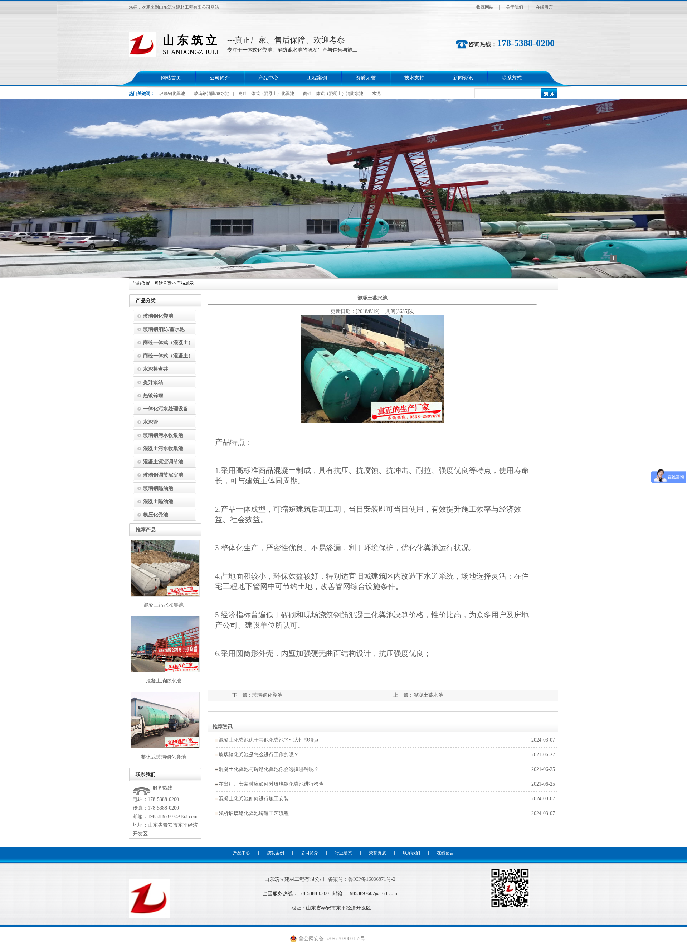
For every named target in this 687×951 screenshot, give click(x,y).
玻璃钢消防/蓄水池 (211, 93)
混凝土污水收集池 (163, 448)
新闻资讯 (463, 78)
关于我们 (514, 7)
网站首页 (171, 78)
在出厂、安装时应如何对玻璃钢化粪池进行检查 (271, 784)
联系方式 (512, 78)
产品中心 (268, 78)
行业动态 (343, 852)
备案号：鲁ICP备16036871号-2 (361, 879)
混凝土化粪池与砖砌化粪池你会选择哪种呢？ (269, 769)
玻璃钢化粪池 (172, 93)
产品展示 (185, 283)
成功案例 (275, 852)
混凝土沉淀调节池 (163, 461)
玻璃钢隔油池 (158, 488)
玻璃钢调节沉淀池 (163, 475)
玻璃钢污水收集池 (163, 435)
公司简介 (220, 78)
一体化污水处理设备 (165, 408)
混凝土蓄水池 (428, 695)
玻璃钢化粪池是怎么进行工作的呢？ (259, 754)
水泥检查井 (155, 369)
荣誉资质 (377, 852)
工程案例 (317, 78)
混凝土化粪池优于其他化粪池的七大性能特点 (269, 740)
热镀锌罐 (153, 395)
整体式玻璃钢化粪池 (163, 757)
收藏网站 (484, 7)
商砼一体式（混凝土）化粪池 (266, 93)
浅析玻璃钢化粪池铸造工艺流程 (254, 813)
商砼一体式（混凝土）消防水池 (333, 93)
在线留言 (544, 7)
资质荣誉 (366, 78)
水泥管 (150, 422)
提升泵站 (153, 382)
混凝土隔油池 (158, 501)
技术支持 (414, 78)
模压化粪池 (155, 514)
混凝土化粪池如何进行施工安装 (254, 798)
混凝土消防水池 (163, 681)
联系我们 (411, 852)
